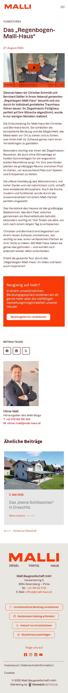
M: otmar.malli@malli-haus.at (22, 423)
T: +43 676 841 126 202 (16, 419)
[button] (7, 351)
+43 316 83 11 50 (36, 587)
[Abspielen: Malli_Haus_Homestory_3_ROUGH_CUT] (34, 68)
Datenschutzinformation (37, 665)
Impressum (11, 665)
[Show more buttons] (61, 84)
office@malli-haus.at (39, 591)
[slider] (34, 84)
